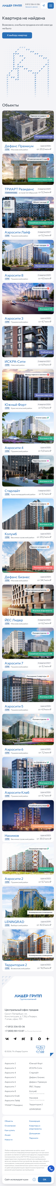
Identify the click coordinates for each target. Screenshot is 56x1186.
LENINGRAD (35, 1109)
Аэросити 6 (10, 1082)
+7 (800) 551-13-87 (23, 1031)
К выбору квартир (17, 35)
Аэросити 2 (10, 1063)
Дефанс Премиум (38, 1082)
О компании (10, 1126)
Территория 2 (36, 1104)
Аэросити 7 (10, 1086)
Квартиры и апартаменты (35, 1127)
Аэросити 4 (10, 1072)
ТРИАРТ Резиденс (14, 1105)
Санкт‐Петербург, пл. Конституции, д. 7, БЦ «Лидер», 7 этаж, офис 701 (21, 1016)
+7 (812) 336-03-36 (15, 1026)
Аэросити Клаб (12, 1096)
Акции (7, 1135)
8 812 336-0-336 (32, 4)
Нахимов (36, 1099)
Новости (8, 1139)
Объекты (9, 1121)
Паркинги (33, 1138)
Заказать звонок (31, 7)
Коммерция (34, 1121)
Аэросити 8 (10, 1091)
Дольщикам (34, 1133)
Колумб (36, 1092)
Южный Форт (35, 1063)
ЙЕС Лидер (34, 1086)
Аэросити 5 (10, 1077)
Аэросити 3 (10, 1068)
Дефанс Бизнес (37, 1077)
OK (44, 1179)
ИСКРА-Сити (35, 1068)
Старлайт (34, 1072)
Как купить (10, 1130)
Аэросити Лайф (12, 1100)
